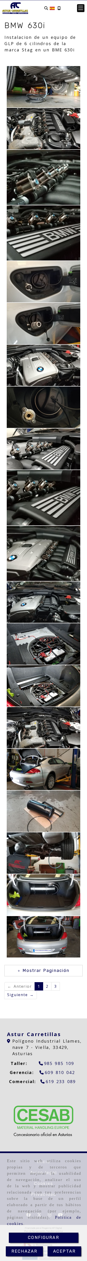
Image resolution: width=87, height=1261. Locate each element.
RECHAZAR (24, 1251)
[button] (80, 8)
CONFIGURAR (43, 1237)
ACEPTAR (64, 1251)
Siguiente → (20, 994)
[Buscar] (46, 8)
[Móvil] (59, 8)
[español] (52, 8)
